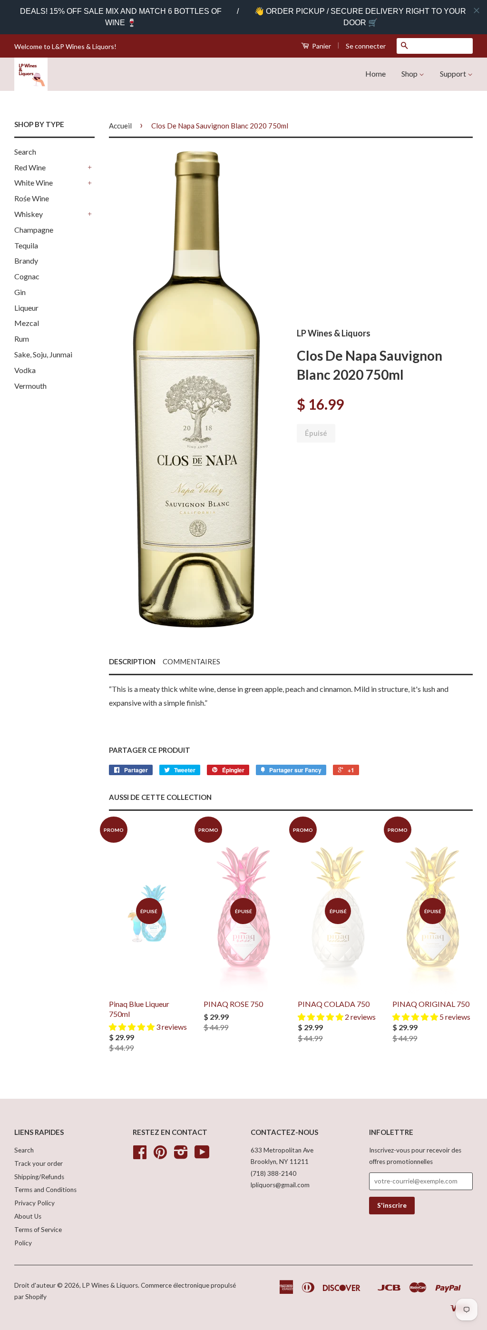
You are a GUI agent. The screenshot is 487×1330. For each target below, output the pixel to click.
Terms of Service (38, 1229)
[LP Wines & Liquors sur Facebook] (140, 1155)
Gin (20, 291)
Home (375, 73)
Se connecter (366, 46)
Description (132, 661)
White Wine (33, 182)
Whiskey (28, 213)
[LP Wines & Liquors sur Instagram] (181, 1155)
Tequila (26, 245)
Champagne (33, 229)
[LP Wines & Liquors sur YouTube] (202, 1155)
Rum (21, 338)
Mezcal (26, 322)
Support (454, 73)
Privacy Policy (34, 1203)
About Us (27, 1216)
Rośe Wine (31, 198)
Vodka (25, 369)
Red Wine (30, 167)
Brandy (26, 260)
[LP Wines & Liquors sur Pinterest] (160, 1155)
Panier (321, 46)
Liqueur (26, 307)
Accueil (120, 125)
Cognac (26, 276)
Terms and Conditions (45, 1189)
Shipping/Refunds (39, 1177)
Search (25, 151)
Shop (410, 73)
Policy (23, 1243)
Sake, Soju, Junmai (43, 354)
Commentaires (191, 661)
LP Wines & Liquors (110, 1285)
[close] (476, 10)
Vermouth (30, 385)
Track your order (38, 1163)
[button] (132, 1026)
